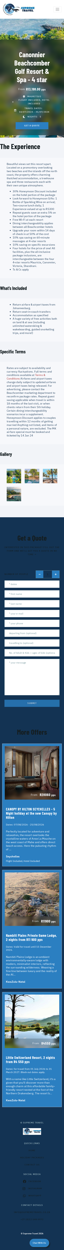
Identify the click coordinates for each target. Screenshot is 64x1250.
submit (32, 703)
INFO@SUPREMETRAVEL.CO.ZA (32, 1212)
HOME (32, 1150)
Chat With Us (39, 1243)
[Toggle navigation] (57, 9)
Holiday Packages (32, 1157)
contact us (32, 1164)
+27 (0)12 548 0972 (32, 1219)
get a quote (32, 125)
